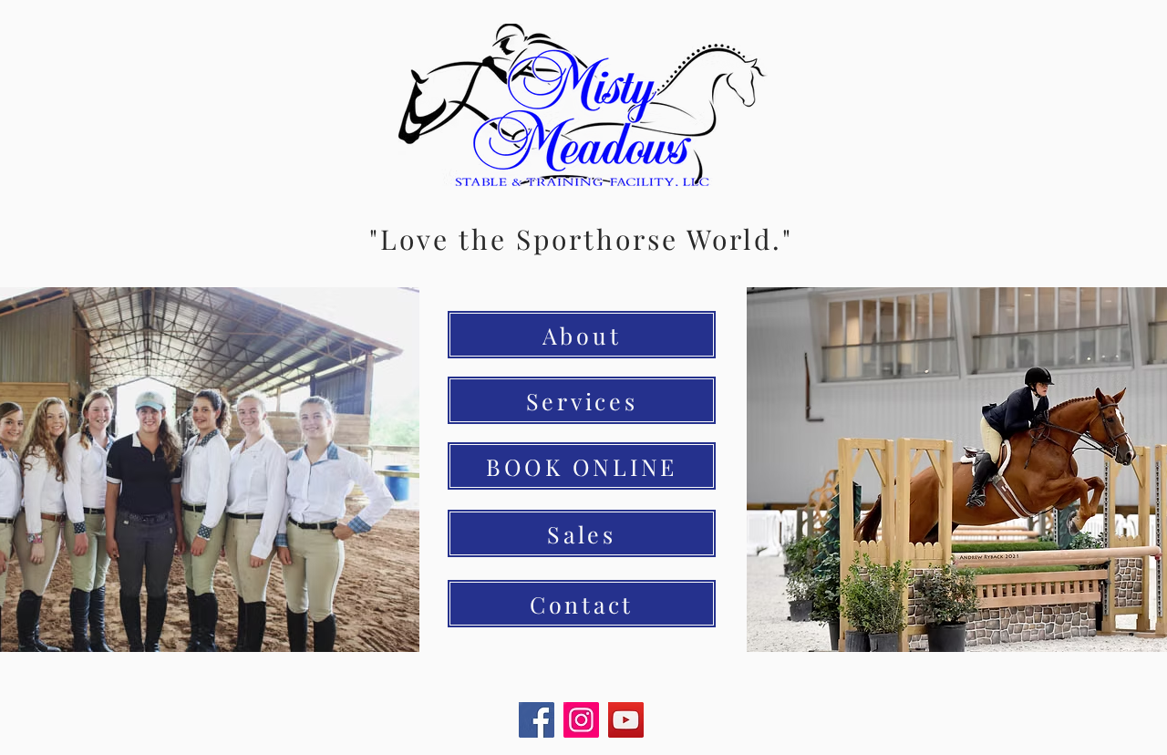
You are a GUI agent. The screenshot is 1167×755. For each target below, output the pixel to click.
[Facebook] (536, 720)
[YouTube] (626, 720)
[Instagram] (581, 720)
